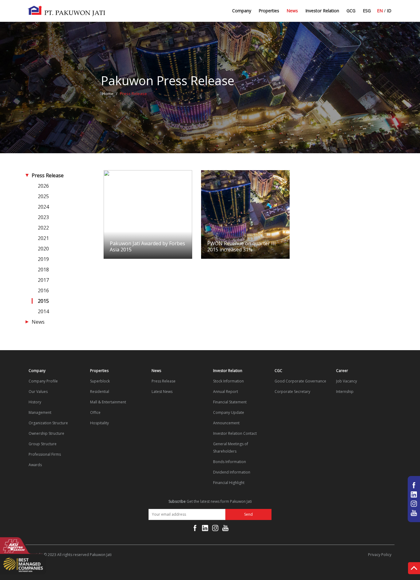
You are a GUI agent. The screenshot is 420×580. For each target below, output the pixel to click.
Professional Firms (45, 454)
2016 (43, 290)
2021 (43, 238)
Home (107, 93)
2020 (43, 248)
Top (414, 569)
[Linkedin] (205, 529)
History (35, 402)
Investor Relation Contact (235, 433)
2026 (43, 185)
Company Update (228, 412)
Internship (345, 391)
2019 (43, 259)
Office (95, 412)
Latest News (299, 13)
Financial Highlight (228, 482)
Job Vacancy (346, 381)
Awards (35, 464)
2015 (43, 301)
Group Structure (43, 443)
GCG (351, 11)
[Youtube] (225, 529)
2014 (43, 311)
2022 (43, 227)
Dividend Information (231, 472)
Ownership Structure (46, 433)
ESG (367, 11)
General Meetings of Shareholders (230, 447)
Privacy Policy (379, 554)
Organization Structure (48, 423)
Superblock (100, 381)
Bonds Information (229, 461)
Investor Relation (322, 11)
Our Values (38, 391)
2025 (43, 196)
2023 (43, 217)
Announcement (226, 423)
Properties (269, 11)
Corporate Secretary (292, 391)
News (292, 11)
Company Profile (43, 381)
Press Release (48, 175)
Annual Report (225, 391)
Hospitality (99, 423)
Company (241, 11)
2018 (43, 269)
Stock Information (228, 381)
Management (40, 412)
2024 (43, 206)
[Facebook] (195, 529)
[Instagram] (215, 529)
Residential (99, 391)
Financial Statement (230, 402)
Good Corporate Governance (300, 381)
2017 (43, 280)
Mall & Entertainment (108, 402)
